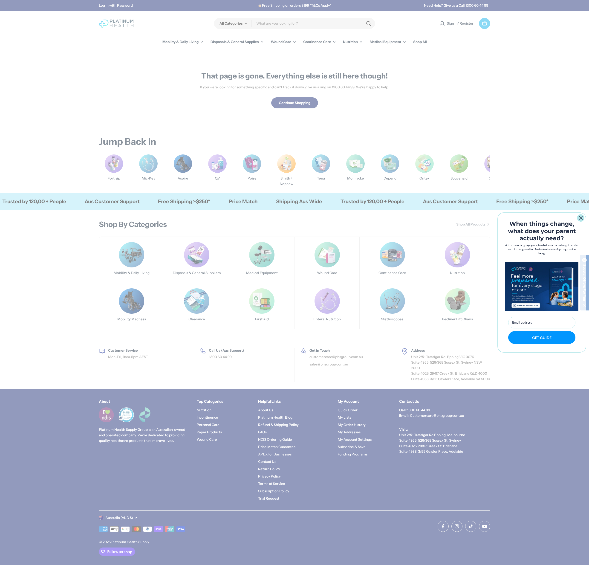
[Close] (580, 217)
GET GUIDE (541, 337)
